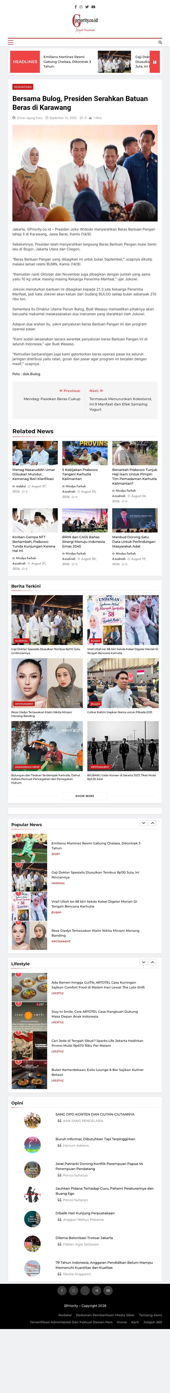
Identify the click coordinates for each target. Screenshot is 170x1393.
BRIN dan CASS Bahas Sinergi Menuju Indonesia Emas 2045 (83, 541)
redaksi (21, 486)
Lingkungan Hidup (27, 767)
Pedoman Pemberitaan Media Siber (105, 1315)
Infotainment (24, 704)
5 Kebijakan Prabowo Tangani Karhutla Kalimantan (80, 474)
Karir (135, 1322)
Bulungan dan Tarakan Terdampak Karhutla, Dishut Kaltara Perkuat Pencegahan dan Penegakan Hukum (45, 779)
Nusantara (23, 87)
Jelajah (95, 641)
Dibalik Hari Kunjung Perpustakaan (85, 1213)
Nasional (21, 641)
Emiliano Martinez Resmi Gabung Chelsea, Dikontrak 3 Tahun (51, 61)
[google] (96, 1291)
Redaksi (64, 1315)
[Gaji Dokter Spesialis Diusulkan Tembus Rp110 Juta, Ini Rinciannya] (98, 62)
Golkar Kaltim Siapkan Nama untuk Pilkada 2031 (119, 712)
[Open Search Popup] (160, 42)
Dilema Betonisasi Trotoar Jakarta (84, 1238)
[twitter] (87, 7)
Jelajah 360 (152, 1322)
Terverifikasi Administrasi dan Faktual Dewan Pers (71, 1322)
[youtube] (93, 7)
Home (122, 1322)
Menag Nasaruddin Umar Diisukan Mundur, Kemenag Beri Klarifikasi (33, 474)
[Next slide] (152, 823)
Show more (84, 796)
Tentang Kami (150, 1315)
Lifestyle (58, 993)
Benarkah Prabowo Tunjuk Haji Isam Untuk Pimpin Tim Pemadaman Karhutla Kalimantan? (134, 477)
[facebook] (75, 7)
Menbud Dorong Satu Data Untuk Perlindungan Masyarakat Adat (133, 541)
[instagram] (81, 7)
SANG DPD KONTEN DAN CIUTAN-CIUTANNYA (95, 1114)
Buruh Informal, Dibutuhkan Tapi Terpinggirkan (95, 1139)
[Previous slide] (144, 823)
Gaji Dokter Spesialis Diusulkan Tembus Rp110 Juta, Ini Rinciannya (139, 61)
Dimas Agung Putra (29, 118)
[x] (85, 1291)
